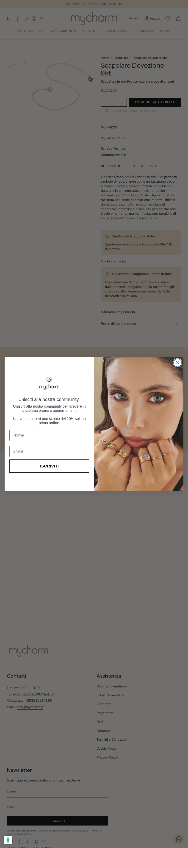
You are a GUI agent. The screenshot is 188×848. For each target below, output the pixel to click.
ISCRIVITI (49, 466)
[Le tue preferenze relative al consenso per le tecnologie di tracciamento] (8, 840)
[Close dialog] (178, 363)
